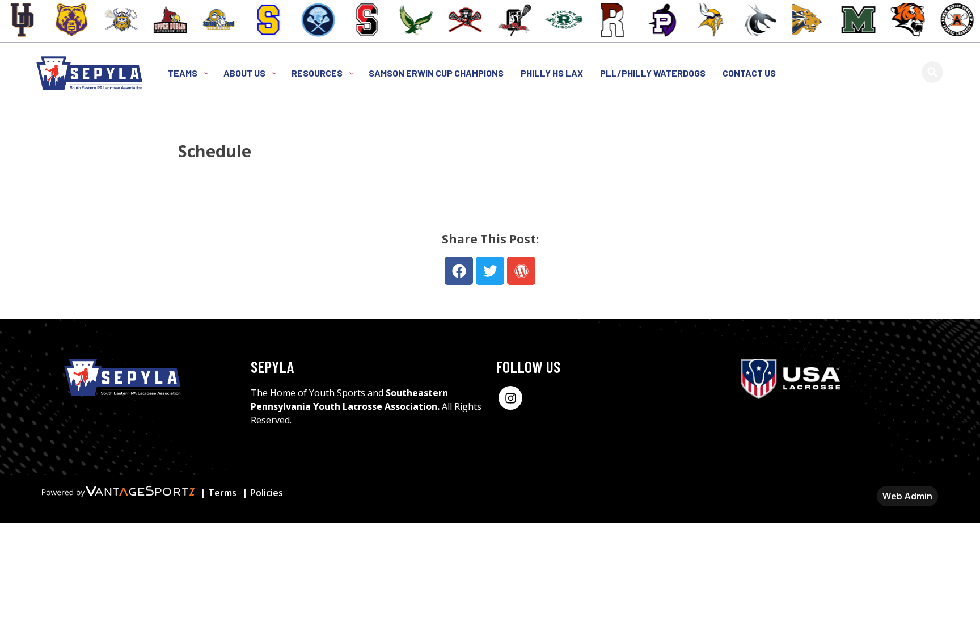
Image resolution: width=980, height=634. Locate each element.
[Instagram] (510, 398)
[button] (932, 72)
